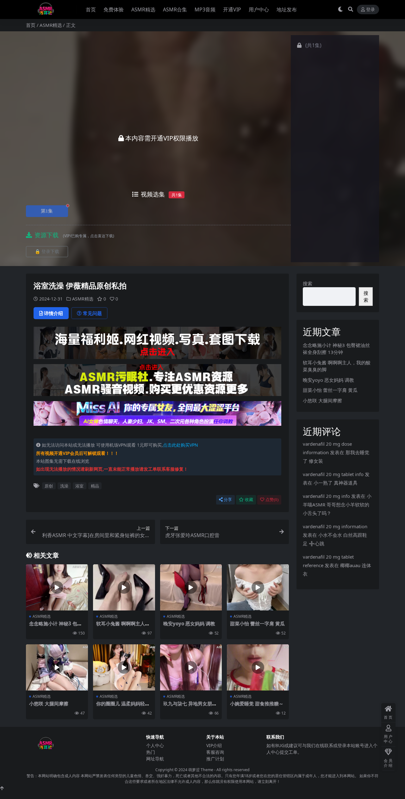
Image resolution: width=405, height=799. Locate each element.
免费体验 (113, 9)
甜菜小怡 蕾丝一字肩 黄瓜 (257, 623)
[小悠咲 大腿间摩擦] (57, 667)
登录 (370, 9)
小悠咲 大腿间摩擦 (48, 703)
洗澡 (64, 486)
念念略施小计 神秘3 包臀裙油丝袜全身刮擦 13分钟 (56, 626)
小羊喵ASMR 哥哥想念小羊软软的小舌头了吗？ (337, 504)
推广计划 (215, 759)
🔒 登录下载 (47, 251)
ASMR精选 (143, 9)
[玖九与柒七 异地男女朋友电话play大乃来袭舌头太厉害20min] (191, 667)
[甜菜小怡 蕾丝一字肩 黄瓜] (258, 587)
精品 (95, 486)
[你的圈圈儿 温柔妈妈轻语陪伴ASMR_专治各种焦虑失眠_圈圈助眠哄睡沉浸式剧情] (124, 667)
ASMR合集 (175, 9)
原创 (49, 486)
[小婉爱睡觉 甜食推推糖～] (258, 667)
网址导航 (155, 759)
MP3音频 (205, 9)
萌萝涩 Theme (200, 769)
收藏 (249, 499)
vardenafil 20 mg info (326, 496)
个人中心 (155, 745)
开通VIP (232, 9)
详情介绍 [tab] (53, 313)
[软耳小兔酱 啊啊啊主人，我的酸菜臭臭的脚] (124, 587)
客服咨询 (215, 752)
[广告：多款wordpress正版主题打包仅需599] (157, 345)
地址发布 (287, 9)
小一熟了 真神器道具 (336, 483)
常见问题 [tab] (92, 313)
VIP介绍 (214, 745)
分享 (228, 499)
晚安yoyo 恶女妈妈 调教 (189, 623)
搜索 (307, 283)
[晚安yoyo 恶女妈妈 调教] (191, 587)
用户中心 (259, 9)
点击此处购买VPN (180, 445)
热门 (150, 752)
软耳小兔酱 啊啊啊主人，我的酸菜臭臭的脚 (123, 626)
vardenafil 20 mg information (335, 526)
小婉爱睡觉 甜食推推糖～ (257, 703)
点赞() (271, 499)
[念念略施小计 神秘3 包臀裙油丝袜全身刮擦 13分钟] (57, 587)
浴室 (79, 486)
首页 (91, 9)
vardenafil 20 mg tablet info (333, 474)
